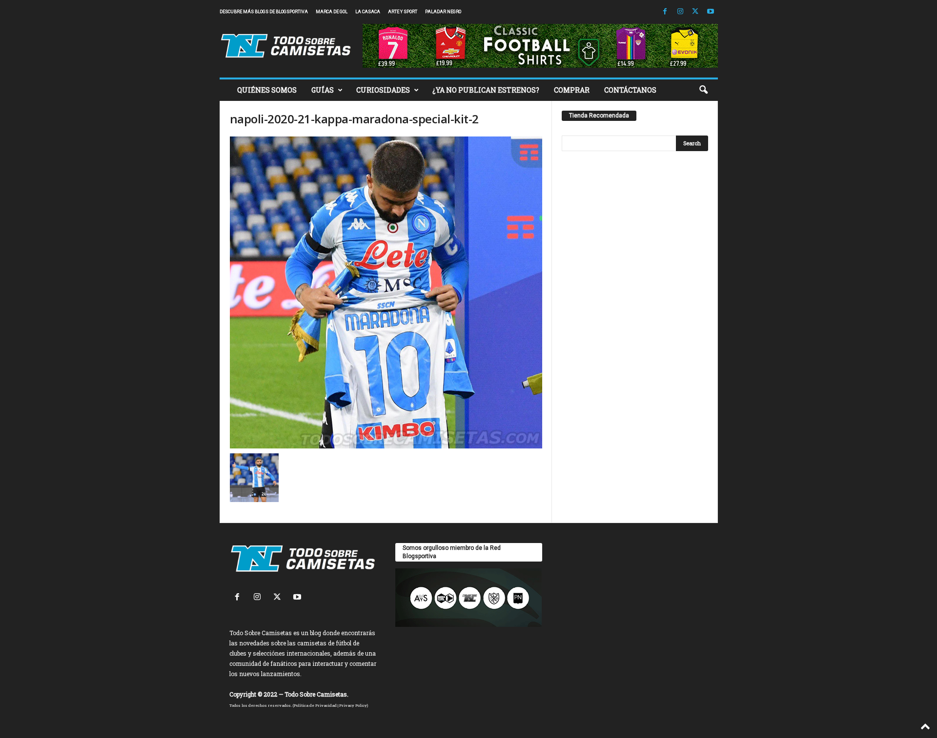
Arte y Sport (402, 11)
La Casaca (367, 11)
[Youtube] (710, 12)
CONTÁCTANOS (630, 90)
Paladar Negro (443, 11)
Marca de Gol (331, 11)
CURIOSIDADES (383, 90)
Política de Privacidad (315, 705)
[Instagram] (680, 12)
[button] (703, 90)
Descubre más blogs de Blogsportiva (264, 11)
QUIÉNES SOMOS (267, 90)
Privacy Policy (353, 705)
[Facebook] (665, 12)
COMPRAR (572, 90)
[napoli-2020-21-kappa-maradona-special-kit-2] (386, 292)
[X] (695, 12)
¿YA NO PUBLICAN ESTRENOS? (485, 90)
